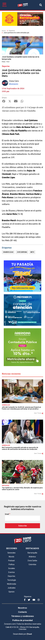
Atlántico (32, 557)
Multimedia (11, 584)
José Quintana (22, 252)
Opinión (11, 592)
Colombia (32, 564)
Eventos (11, 572)
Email (7, 514)
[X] (9, 101)
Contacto (22, 612)
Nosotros (22, 608)
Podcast (11, 560)
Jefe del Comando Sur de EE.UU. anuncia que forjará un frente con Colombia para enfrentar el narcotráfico (21, 408)
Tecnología (11, 580)
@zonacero (13, 84)
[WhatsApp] (22, 101)
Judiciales (12, 588)
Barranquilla (32, 553)
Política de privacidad (22, 620)
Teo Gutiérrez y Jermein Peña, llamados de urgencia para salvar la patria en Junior (22, 488)
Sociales (11, 568)
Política (11, 564)
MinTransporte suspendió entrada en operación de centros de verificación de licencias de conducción (20, 448)
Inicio (4, 31)
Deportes (12, 31)
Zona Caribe (32, 560)
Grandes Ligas (8, 252)
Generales (6, 405)
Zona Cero (14, 81)
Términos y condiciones (22, 616)
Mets (32, 252)
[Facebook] (3, 101)
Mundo (11, 557)
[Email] (15, 101)
